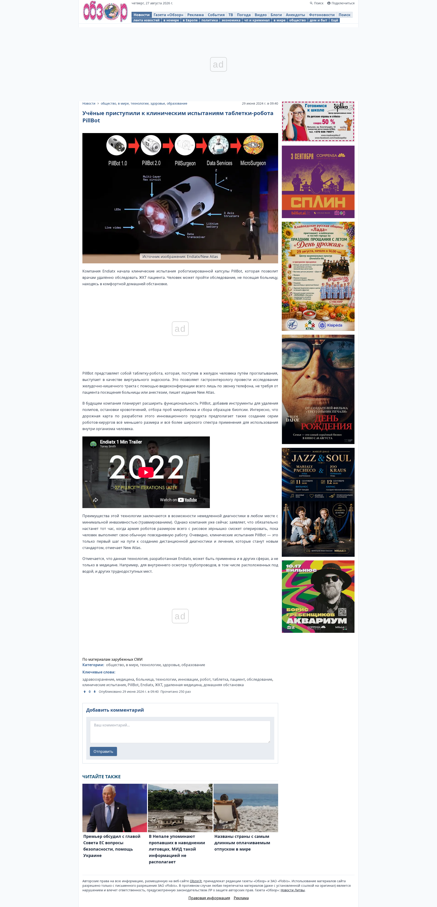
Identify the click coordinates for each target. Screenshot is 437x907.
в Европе (190, 20)
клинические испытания (104, 684)
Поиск (345, 14)
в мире (279, 20)
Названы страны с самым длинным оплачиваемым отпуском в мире (242, 843)
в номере (171, 20)
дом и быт (318, 20)
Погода (244, 14)
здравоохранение (98, 679)
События (216, 14)
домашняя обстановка (223, 684)
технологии (140, 103)
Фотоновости (322, 14)
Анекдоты (295, 14)
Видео (261, 14)
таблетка (220, 679)
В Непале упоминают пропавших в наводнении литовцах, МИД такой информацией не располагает (177, 849)
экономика (231, 20)
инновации (188, 679)
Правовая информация (209, 897)
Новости (142, 14)
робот (205, 679)
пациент (237, 679)
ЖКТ (158, 684)
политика (209, 20)
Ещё (334, 20)
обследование (259, 679)
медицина (125, 679)
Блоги (276, 14)
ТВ (231, 14)
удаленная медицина (183, 684)
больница (145, 679)
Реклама (195, 14)
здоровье (157, 103)
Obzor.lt (196, 881)
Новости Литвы (293, 890)
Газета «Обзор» (168, 14)
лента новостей (146, 20)
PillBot (133, 684)
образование (177, 103)
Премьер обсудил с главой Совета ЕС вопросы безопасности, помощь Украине (111, 846)
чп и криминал (257, 20)
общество (297, 20)
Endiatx (146, 684)
